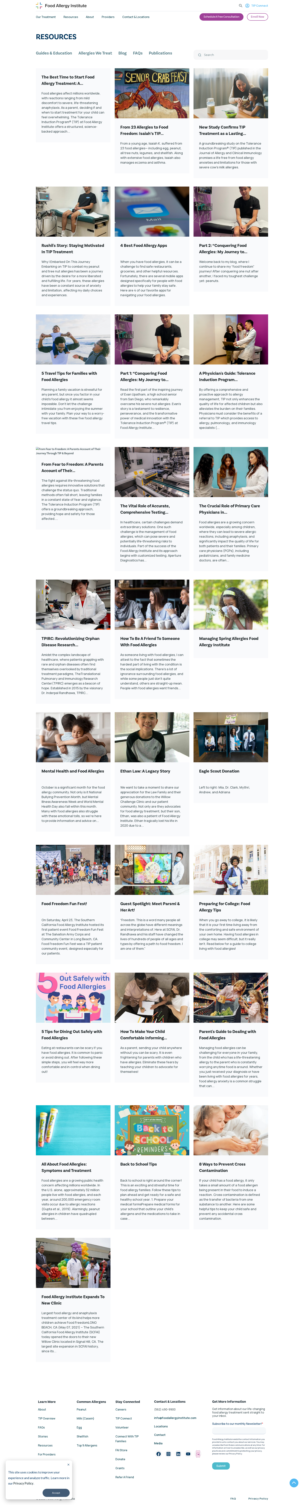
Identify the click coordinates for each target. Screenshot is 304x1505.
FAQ (233, 1498)
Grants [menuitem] (120, 1468)
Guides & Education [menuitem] (54, 53)
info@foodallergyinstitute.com (175, 1418)
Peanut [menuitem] (81, 1409)
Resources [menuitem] (71, 17)
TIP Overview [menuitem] (46, 1418)
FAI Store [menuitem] (121, 1450)
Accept (56, 1492)
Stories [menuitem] (43, 1436)
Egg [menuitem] (79, 1427)
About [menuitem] (90, 17)
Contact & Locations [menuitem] (136, 17)
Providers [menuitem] (108, 17)
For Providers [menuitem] (47, 1454)
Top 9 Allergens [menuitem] (87, 1445)
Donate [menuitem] (120, 1459)
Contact (160, 1435)
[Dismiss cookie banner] (68, 1465)
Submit (221, 1466)
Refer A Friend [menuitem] (124, 1477)
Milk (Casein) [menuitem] (85, 1418)
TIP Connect (259, 6)
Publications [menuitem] (160, 53)
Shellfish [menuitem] (82, 1436)
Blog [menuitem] (122, 53)
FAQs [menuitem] (137, 53)
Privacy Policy (23, 1483)
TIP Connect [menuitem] (123, 1418)
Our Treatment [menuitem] (46, 17)
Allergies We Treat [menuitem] (95, 53)
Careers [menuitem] (120, 1409)
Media (158, 1443)
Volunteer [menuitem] (122, 1427)
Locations (161, 1426)
